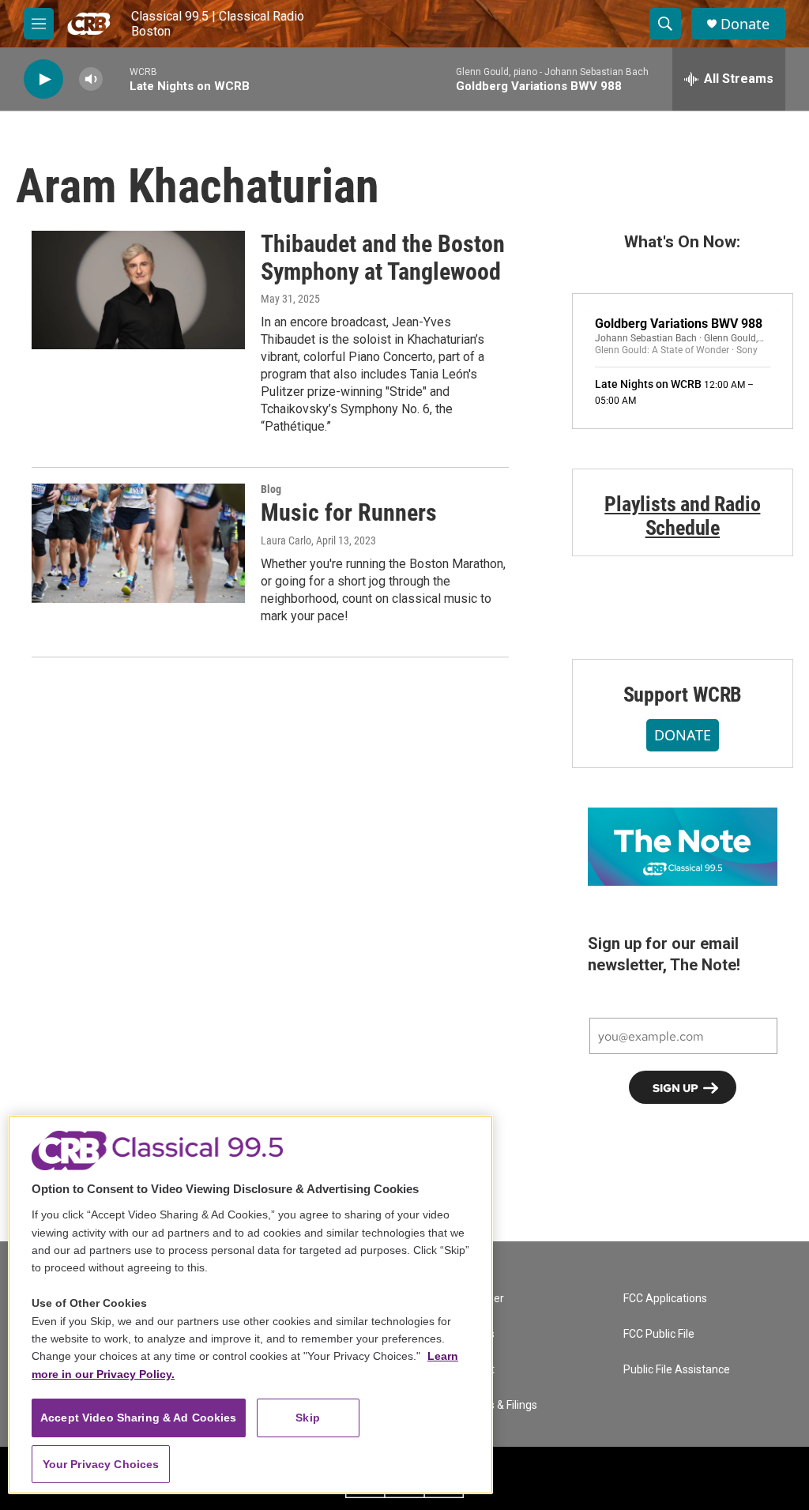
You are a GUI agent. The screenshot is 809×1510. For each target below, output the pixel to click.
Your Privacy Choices (101, 1464)
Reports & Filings (496, 1405)
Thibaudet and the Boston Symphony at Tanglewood (383, 257)
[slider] (116, 78)
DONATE (682, 734)
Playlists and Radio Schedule (682, 516)
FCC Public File (658, 1334)
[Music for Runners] (138, 543)
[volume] (90, 79)
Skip (307, 1417)
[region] (250, 1304)
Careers (475, 1334)
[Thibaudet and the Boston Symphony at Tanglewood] (138, 290)
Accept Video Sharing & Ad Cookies (138, 1417)
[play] (43, 79)
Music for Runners (349, 512)
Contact (475, 1370)
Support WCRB (683, 694)
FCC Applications (665, 1299)
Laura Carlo (286, 540)
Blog (271, 489)
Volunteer (479, 1299)
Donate (745, 24)
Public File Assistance (676, 1370)
